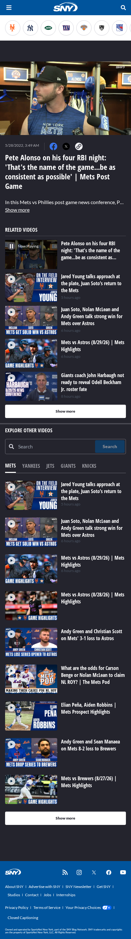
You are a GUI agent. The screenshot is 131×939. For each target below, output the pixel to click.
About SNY (14, 886)
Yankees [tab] (31, 465)
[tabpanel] (65, 653)
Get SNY (104, 886)
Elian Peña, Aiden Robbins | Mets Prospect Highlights (88, 708)
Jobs (47, 894)
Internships (65, 894)
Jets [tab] (50, 465)
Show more (17, 210)
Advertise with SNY (44, 886)
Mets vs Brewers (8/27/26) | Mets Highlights (89, 782)
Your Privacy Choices (83, 907)
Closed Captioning (23, 917)
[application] (65, 98)
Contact (31, 894)
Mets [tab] (10, 465)
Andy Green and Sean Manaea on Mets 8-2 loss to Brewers (90, 745)
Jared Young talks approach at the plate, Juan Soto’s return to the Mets (91, 491)
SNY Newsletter (79, 886)
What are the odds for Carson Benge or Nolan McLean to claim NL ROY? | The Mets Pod (93, 675)
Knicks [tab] (89, 465)
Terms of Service (46, 907)
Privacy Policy (16, 907)
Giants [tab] (68, 465)
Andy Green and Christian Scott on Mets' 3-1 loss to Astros (91, 635)
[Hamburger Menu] (9, 7)
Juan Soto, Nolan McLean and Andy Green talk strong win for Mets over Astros (91, 528)
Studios (14, 894)
